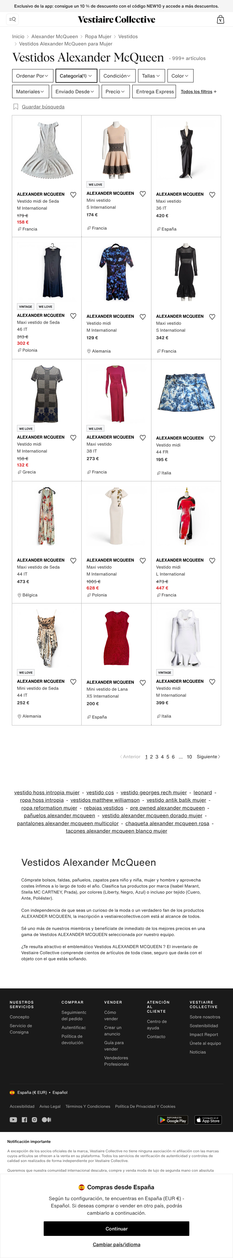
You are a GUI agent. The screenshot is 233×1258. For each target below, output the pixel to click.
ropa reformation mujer (49, 808)
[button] (220, 19)
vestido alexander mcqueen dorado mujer (152, 815)
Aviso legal (50, 1106)
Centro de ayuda (157, 1024)
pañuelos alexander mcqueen (59, 815)
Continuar (117, 1228)
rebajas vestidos (103, 808)
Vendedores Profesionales (117, 1061)
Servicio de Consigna (21, 1029)
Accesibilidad (22, 1106)
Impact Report (204, 1034)
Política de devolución (72, 1039)
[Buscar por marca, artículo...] (12, 19)
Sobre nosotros (205, 1017)
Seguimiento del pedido (74, 1015)
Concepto (19, 1017)
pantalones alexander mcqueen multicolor (68, 823)
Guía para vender (114, 1046)
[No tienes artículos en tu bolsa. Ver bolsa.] (220, 19)
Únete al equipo (205, 1043)
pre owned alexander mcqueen (167, 808)
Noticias (198, 1052)
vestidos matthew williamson (105, 800)
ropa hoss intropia (42, 800)
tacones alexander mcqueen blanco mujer (116, 831)
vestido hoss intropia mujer (46, 792)
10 (189, 756)
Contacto (156, 1037)
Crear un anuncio (113, 1030)
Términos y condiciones (88, 1106)
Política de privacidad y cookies (145, 1106)
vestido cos (100, 792)
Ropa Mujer (98, 36)
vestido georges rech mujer (154, 792)
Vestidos (128, 36)
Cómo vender (111, 1015)
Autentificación (77, 1027)
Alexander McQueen (54, 36)
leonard (203, 792)
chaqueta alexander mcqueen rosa (167, 823)
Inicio (18, 36)
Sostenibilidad (204, 1026)
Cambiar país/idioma (116, 1244)
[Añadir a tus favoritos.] (73, 194)
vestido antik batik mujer (176, 800)
